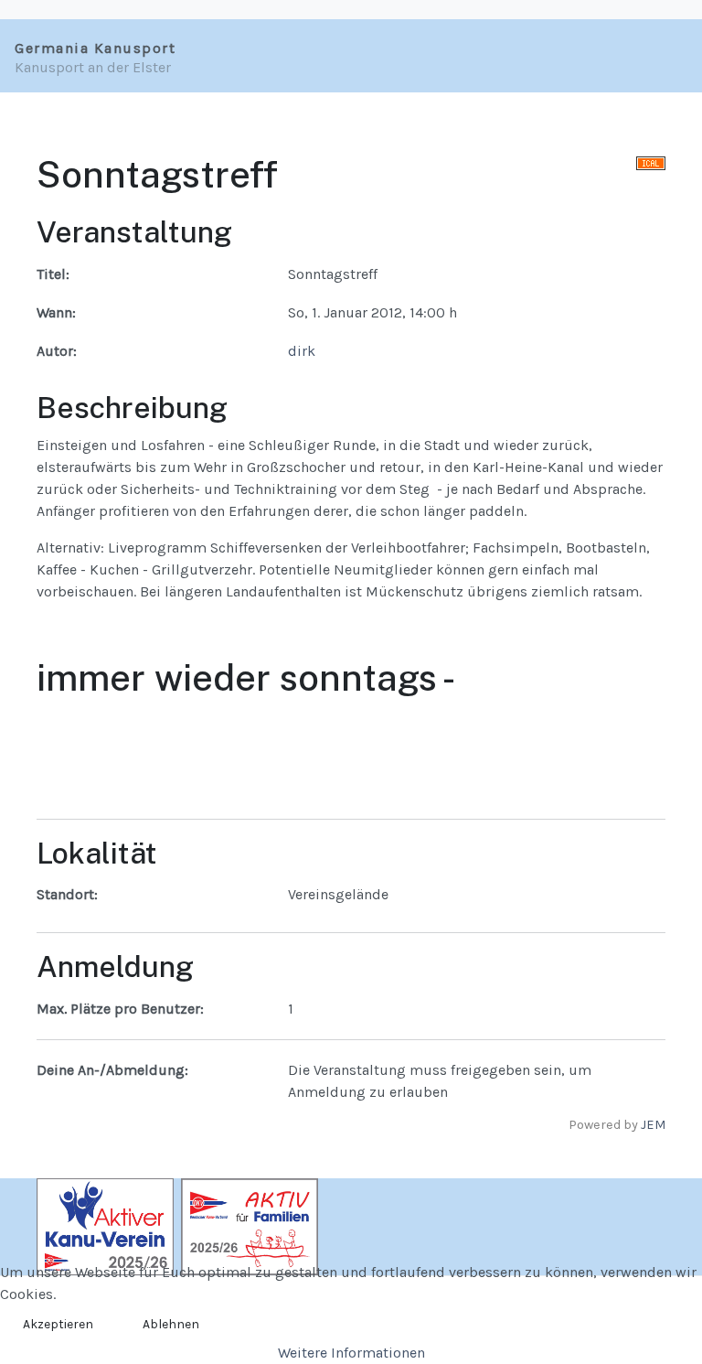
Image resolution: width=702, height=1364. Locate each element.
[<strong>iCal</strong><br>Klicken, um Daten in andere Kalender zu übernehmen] (650, 162)
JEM (653, 1125)
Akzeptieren (58, 1324)
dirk (301, 351)
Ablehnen (171, 1324)
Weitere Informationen (351, 1352)
